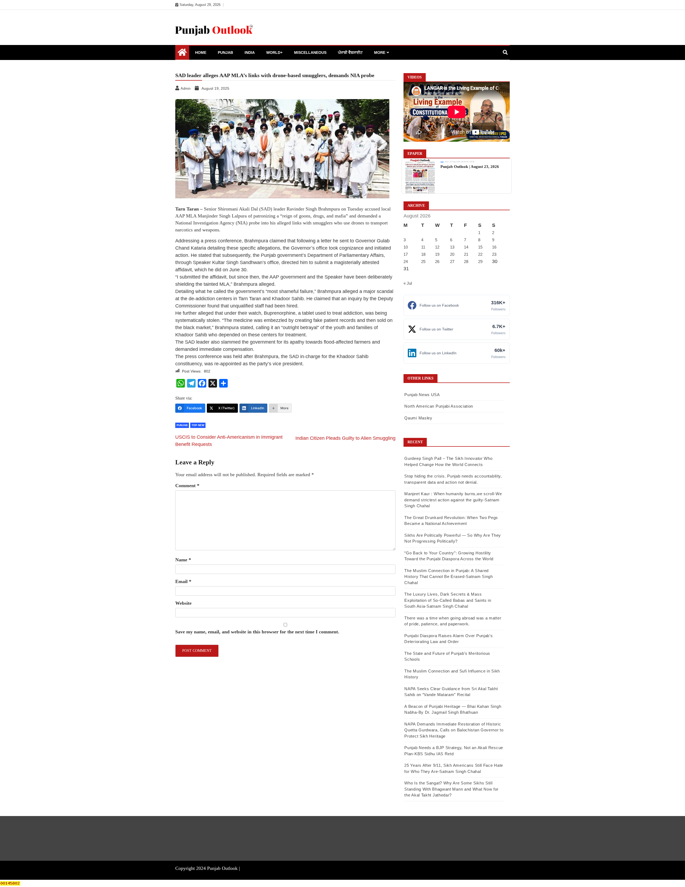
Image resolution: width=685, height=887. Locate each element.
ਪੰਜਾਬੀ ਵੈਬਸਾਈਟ (350, 52)
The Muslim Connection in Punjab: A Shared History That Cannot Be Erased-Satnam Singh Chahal (448, 576)
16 (494, 247)
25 (423, 261)
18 (423, 254)
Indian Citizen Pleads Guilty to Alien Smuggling (345, 438)
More (379, 52)
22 (480, 254)
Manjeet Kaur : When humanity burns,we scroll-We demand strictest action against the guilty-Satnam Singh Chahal (453, 499)
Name (183, 559)
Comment (187, 485)
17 (406, 254)
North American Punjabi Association (438, 406)
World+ (274, 52)
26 (437, 261)
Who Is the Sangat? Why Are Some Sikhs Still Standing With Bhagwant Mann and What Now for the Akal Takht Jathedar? (451, 789)
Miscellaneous (310, 52)
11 (423, 247)
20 (452, 254)
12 (437, 247)
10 (406, 247)
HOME (200, 52)
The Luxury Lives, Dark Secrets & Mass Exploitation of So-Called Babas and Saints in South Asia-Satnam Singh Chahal (447, 600)
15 (480, 247)
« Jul (408, 283)
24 (406, 261)
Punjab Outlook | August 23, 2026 (469, 166)
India (250, 52)
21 (466, 254)
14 (466, 247)
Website (183, 603)
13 (452, 247)
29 (480, 261)
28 (466, 261)
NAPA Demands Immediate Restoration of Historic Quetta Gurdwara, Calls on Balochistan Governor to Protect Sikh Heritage (453, 730)
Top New (198, 425)
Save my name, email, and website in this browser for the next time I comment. (257, 631)
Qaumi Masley (418, 418)
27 (452, 261)
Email (183, 581)
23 (494, 254)
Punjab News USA (422, 394)
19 (437, 254)
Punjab (225, 52)
